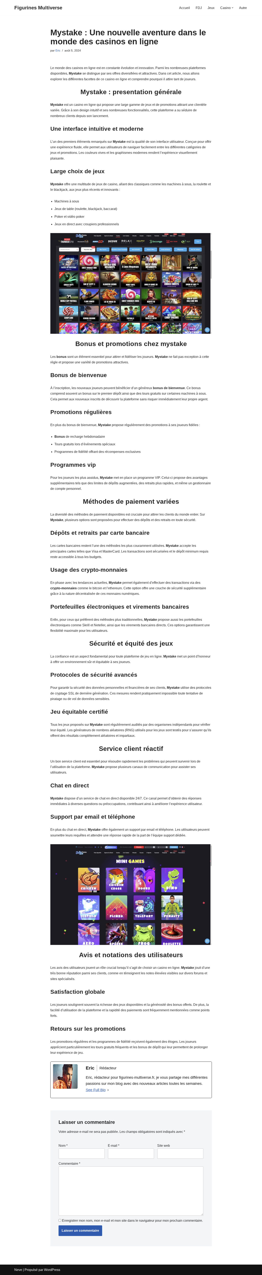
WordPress (52, 1270)
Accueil (184, 8)
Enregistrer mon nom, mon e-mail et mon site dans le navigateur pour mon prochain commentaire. (132, 1220)
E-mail (113, 1145)
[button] (232, 8)
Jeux (211, 8)
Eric (57, 50)
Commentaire (69, 1163)
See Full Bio (96, 1090)
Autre (243, 8)
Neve (18, 1270)
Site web (163, 1145)
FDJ (199, 8)
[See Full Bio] (108, 1090)
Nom (63, 1145)
